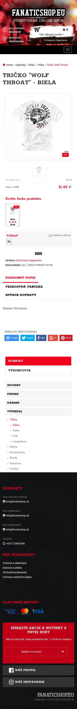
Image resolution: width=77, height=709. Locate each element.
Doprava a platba (12, 567)
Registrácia (61, 40)
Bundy (13, 457)
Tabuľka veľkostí (62, 235)
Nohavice (15, 463)
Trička (31, 64)
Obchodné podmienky (15, 572)
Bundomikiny (17, 452)
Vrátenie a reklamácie (15, 563)
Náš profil (25, 670)
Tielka (16, 430)
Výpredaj (20, 64)
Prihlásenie (49, 40)
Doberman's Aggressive (29, 260)
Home (9, 64)
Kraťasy (14, 468)
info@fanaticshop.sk (17, 501)
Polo (15, 436)
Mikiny (14, 446)
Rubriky (15, 361)
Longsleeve (19, 441)
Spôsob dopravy (20, 295)
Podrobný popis (20, 278)
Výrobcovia (19, 370)
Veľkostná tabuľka (24, 287)
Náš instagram (29, 682)
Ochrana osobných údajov (17, 577)
